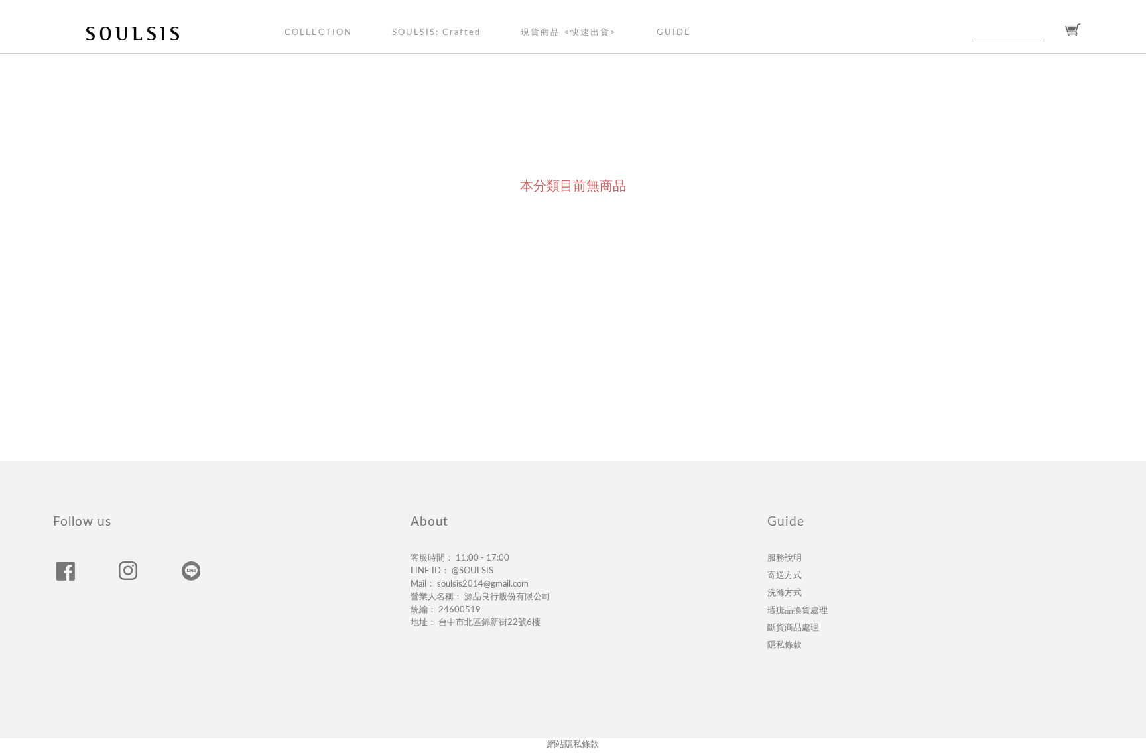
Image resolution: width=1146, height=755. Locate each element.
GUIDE (674, 33)
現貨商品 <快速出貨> (569, 33)
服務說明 (784, 558)
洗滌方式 (784, 593)
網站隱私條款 (573, 744)
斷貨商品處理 (793, 628)
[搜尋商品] (1052, 30)
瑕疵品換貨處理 (797, 610)
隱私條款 (784, 645)
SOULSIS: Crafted (436, 33)
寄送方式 (784, 575)
